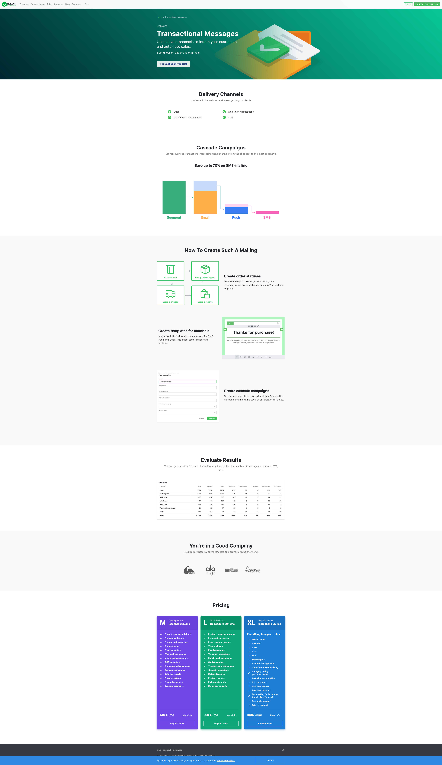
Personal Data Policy (177, 755)
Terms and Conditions (207, 755)
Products (24, 4)
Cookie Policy (162, 755)
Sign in (408, 4)
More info (187, 715)
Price (49, 4)
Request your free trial (427, 4)
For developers (38, 4)
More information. (226, 760)
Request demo (177, 723)
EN (86, 4)
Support (167, 750)
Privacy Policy (192, 755)
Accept (270, 760)
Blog (67, 4)
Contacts (76, 4)
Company (58, 4)
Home (159, 17)
